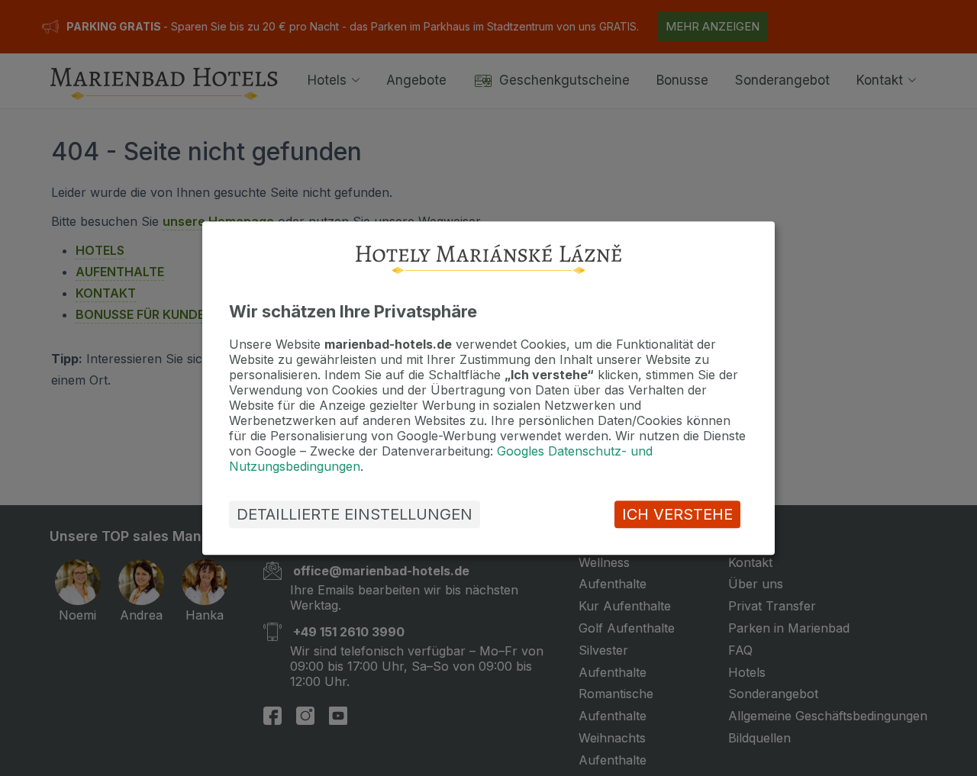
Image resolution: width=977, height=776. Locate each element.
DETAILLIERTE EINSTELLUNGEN (354, 514)
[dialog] (488, 388)
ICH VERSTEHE (677, 514)
